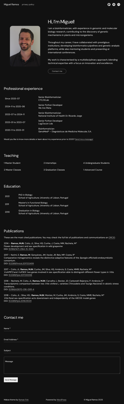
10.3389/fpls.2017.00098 (20, 275)
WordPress (61, 400)
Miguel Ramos (11, 4)
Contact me (57, 71)
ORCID (112, 237)
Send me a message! (84, 139)
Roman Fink (24, 400)
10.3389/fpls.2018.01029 (20, 301)
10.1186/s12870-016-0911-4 (21, 289)
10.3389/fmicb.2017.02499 (21, 263)
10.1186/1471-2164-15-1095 (21, 249)
